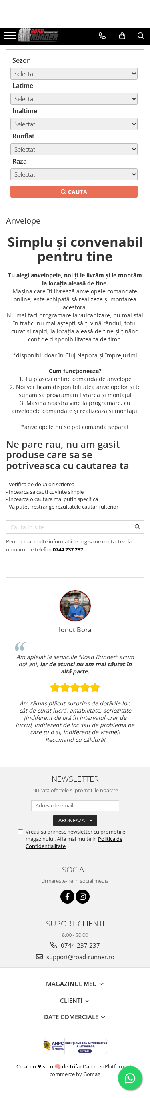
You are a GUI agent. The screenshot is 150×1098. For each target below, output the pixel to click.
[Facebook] (67, 897)
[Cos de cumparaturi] (122, 36)
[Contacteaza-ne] (102, 36)
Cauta (76, 192)
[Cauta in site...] (141, 36)
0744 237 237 (79, 945)
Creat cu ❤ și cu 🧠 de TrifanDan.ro (58, 1066)
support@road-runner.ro (79, 957)
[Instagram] (83, 897)
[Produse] (11, 38)
